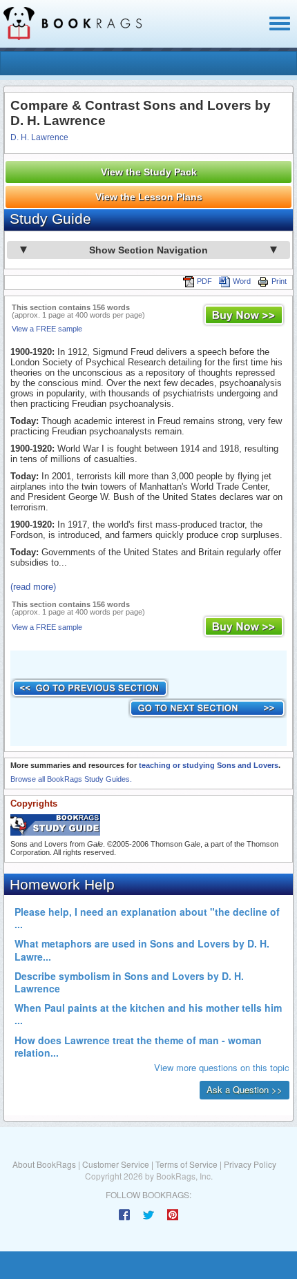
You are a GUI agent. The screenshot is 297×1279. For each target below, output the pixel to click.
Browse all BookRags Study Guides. (71, 779)
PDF (204, 281)
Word (242, 281)
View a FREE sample (47, 329)
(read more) (33, 586)
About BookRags (44, 1164)
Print (279, 281)
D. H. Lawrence (39, 137)
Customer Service (115, 1164)
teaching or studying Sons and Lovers (208, 765)
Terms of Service (186, 1164)
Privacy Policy (250, 1164)
